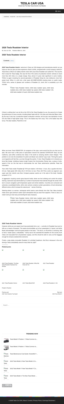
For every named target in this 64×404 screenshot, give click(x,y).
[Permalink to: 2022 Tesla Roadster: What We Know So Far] (32, 255)
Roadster (9, 288)
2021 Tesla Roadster (48, 263)
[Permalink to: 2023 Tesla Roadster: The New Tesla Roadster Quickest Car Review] (11, 255)
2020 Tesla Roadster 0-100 (50, 283)
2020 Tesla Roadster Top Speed (9, 293)
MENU (59, 11)
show (12, 60)
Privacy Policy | (37, 400)
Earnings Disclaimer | (48, 400)
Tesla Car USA (32, 3)
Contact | (30, 400)
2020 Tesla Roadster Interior (11, 67)
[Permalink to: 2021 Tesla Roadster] (52, 255)
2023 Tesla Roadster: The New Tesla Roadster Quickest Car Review (10, 264)
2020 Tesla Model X (57, 293)
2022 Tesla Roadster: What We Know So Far (31, 264)
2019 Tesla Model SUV (29, 283)
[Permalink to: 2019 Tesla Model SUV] (32, 275)
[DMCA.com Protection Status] (7, 385)
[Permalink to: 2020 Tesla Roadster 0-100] (52, 275)
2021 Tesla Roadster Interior (9, 283)
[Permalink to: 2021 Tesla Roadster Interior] (11, 275)
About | (25, 400)
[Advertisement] (28, 32)
